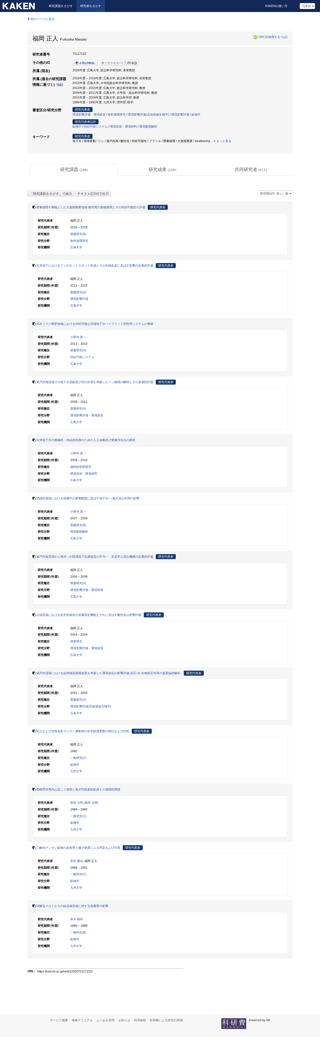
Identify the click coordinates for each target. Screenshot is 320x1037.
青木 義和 (76, 919)
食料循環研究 (117, 114)
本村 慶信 (76, 861)
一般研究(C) (78, 758)
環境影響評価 (180, 114)
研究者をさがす (90, 6)
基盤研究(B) (78, 234)
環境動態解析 (148, 126)
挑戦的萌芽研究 (80, 467)
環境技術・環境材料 (123, 126)
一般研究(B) (78, 932)
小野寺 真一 (78, 337)
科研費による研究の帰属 (166, 1020)
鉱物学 (196, 114)
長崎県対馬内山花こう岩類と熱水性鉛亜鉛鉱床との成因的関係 (78, 789)
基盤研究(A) (78, 292)
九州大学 (76, 771)
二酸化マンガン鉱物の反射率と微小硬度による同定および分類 (78, 847)
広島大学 (76, 247)
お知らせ (124, 1020)
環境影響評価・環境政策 (89, 114)
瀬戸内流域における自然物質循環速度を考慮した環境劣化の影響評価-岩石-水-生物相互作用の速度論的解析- (108, 673)
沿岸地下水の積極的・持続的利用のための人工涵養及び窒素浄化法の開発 (85, 440)
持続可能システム (96, 126)
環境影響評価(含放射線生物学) (148, 114)
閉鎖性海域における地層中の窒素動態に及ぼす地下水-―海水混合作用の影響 (87, 498)
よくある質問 (105, 1020)
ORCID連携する (269, 37)
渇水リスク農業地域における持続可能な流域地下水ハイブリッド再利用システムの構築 (94, 324)
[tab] (74, 170)
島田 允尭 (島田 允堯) (84, 802)
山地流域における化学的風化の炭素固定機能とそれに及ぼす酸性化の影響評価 (88, 615)
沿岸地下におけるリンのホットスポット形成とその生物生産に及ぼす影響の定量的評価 (94, 265)
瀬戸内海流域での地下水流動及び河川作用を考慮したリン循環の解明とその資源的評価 (94, 382)
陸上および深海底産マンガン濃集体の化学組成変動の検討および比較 (82, 731)
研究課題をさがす (61, 6)
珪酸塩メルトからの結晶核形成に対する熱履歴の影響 (72, 906)
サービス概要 (59, 1020)
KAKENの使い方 (276, 6)
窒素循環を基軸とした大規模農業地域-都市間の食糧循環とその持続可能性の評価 (90, 207)
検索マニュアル (82, 1020)
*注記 (284, 37)
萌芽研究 (76, 641)
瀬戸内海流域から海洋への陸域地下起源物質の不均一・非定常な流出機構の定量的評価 (94, 556)
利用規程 (140, 1020)
